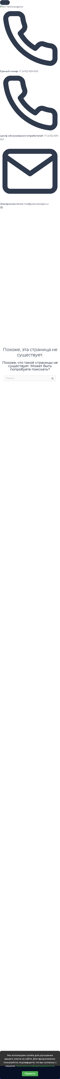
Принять (30, 1073)
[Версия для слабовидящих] (1, 208)
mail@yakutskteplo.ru (36, 204)
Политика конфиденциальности (35, 1066)
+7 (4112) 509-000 (28, 71)
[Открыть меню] (5, 2)
